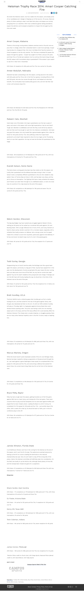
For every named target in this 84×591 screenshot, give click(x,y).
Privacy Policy (41, 586)
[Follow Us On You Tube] (76, 586)
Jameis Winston (44, 579)
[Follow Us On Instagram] (72, 586)
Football (15, 579)
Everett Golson (37, 579)
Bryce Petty (30, 579)
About (29, 586)
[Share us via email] (56, 13)
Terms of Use (48, 586)
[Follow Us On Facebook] (68, 586)
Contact (34, 586)
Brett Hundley (24, 579)
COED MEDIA (38, 589)
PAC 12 (19, 579)
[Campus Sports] (42, 1)
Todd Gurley (21, 581)
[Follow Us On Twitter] (70, 586)
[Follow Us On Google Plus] (74, 586)
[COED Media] (10, 587)
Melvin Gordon (14, 581)
